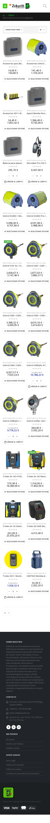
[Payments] (19, 808)
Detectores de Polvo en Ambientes (16, 61)
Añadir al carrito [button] (15, 181)
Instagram (19, 727)
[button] (5, 6)
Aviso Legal (10, 760)
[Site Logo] (19, 6)
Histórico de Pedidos (14, 744)
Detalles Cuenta (12, 748)
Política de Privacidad (14, 765)
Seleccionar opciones (39, 539)
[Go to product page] (13, 47)
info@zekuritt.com (22, 713)
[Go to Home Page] (3, 15)
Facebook (8, 727)
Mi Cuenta (10, 739)
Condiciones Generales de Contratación (22, 773)
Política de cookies (13, 769)
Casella (29, 573)
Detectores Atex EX (10, 263)
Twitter (14, 727)
